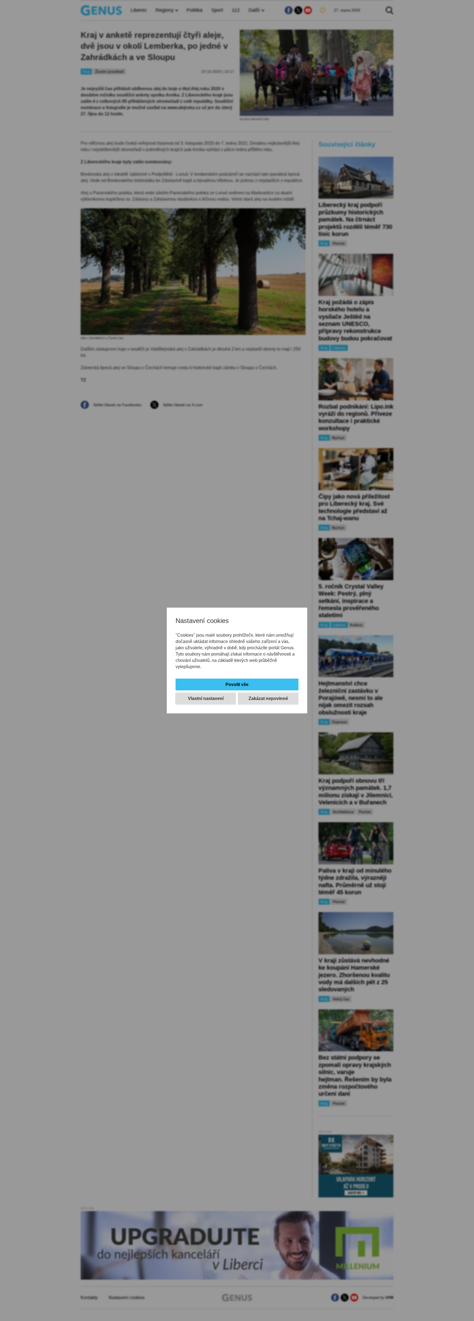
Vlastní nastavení (206, 698)
